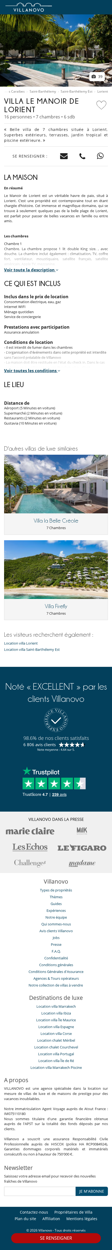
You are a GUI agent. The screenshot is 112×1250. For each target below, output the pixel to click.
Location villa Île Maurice (56, 1019)
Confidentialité (56, 958)
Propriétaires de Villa (73, 1212)
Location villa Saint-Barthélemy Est (32, 649)
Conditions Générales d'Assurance (56, 971)
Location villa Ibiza (56, 1013)
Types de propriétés (56, 890)
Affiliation (51, 1218)
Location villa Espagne (56, 1026)
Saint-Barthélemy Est (76, 91)
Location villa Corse (56, 1033)
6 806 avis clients (39, 744)
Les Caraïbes (15, 91)
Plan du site (25, 1218)
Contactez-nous (34, 1212)
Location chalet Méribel (56, 1040)
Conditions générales (56, 964)
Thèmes (56, 896)
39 (99, 76)
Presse (56, 944)
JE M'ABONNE (91, 1191)
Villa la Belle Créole (56, 521)
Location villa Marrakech (56, 1006)
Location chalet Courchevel (56, 1047)
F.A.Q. (56, 951)
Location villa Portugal (56, 1053)
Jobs (56, 937)
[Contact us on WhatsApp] (100, 156)
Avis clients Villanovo (56, 930)
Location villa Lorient (21, 643)
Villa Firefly (56, 606)
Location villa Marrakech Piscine (56, 1067)
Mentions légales (81, 1218)
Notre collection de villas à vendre (56, 985)
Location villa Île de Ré (56, 1060)
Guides (56, 903)
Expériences (56, 910)
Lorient (102, 91)
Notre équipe (56, 917)
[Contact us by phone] (82, 156)
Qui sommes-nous (56, 924)
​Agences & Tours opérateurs (56, 978)
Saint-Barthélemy (43, 91)
